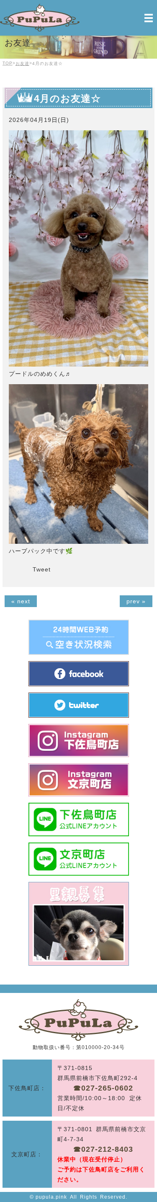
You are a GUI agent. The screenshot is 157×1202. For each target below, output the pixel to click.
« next (20, 601)
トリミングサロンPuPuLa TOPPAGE (78, 1020)
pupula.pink (51, 1197)
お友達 (22, 63)
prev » (136, 601)
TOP (8, 63)
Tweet (42, 569)
